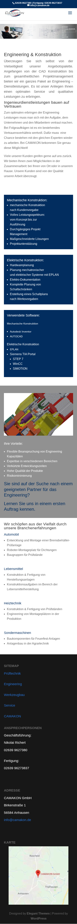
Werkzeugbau (14, 695)
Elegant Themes (38, 913)
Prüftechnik (12, 673)
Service (9, 705)
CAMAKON (12, 716)
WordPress (39, 918)
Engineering (13, 684)
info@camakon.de (17, 820)
